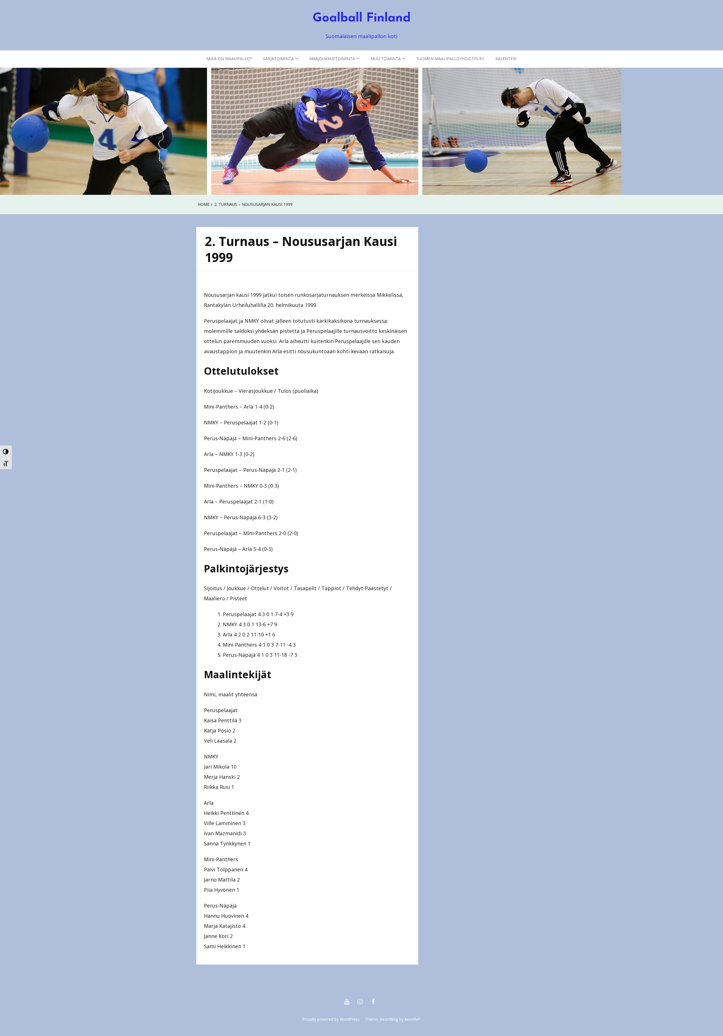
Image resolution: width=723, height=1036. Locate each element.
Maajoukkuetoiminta (332, 58)
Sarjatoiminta (278, 58)
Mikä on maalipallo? (229, 58)
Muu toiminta (386, 58)
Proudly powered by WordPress (331, 1019)
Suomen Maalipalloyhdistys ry (450, 58)
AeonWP (412, 1019)
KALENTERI (506, 58)
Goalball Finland (362, 18)
